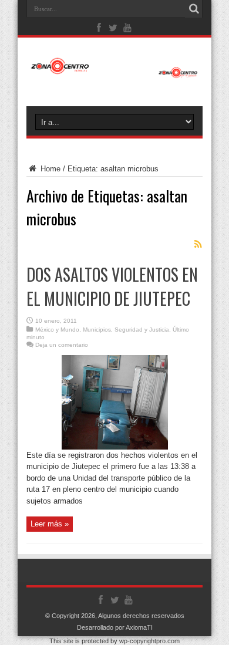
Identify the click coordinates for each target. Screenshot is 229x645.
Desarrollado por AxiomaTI (115, 627)
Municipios (97, 329)
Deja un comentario (61, 345)
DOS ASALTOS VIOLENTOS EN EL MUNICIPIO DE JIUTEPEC (112, 286)
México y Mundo (57, 329)
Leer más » (50, 523)
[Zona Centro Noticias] (114, 72)
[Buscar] (194, 9)
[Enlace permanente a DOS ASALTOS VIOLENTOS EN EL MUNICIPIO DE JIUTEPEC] (115, 447)
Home (49, 168)
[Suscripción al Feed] (198, 244)
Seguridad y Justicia (141, 329)
